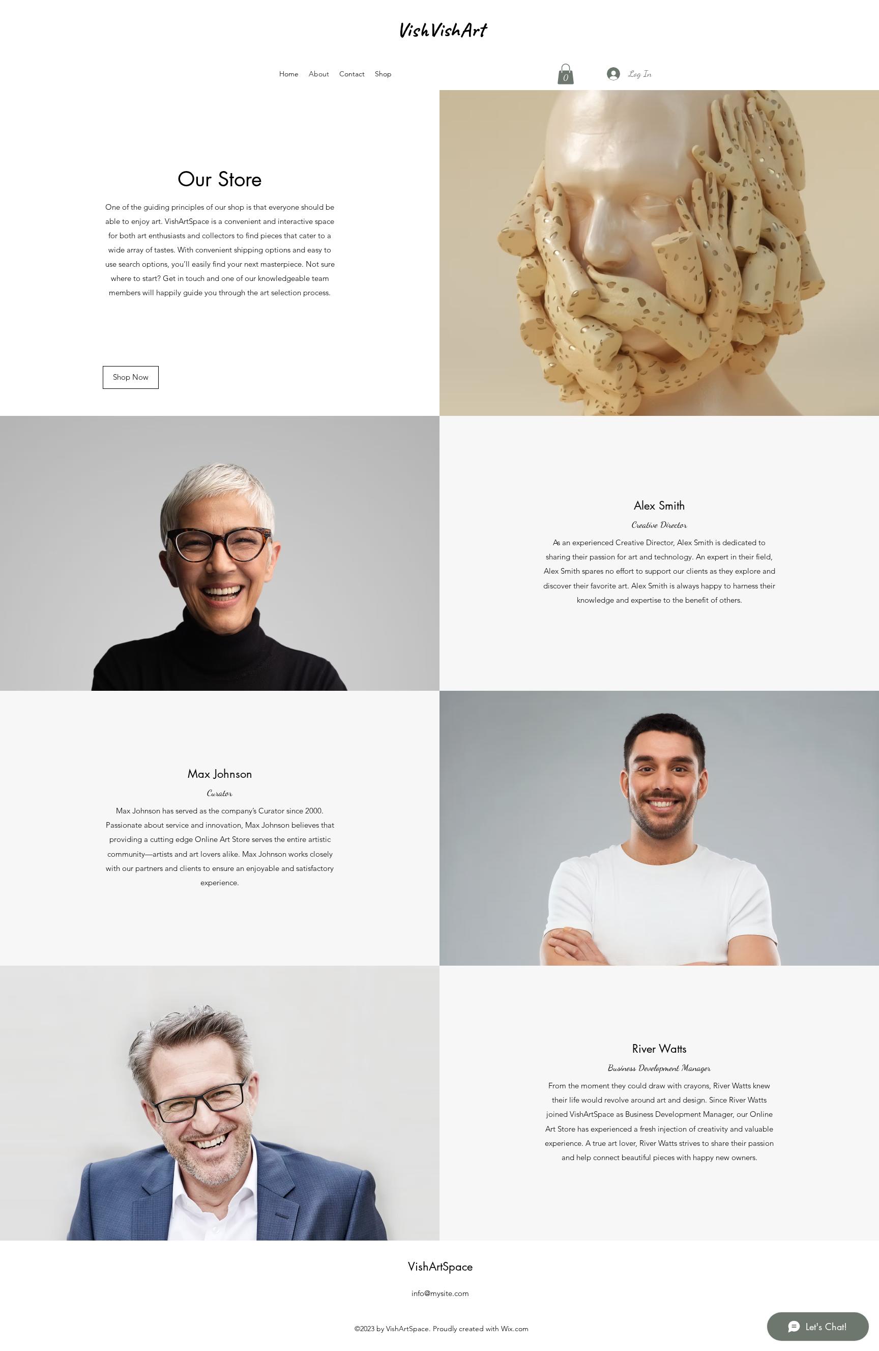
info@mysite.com (440, 1293)
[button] (565, 74)
